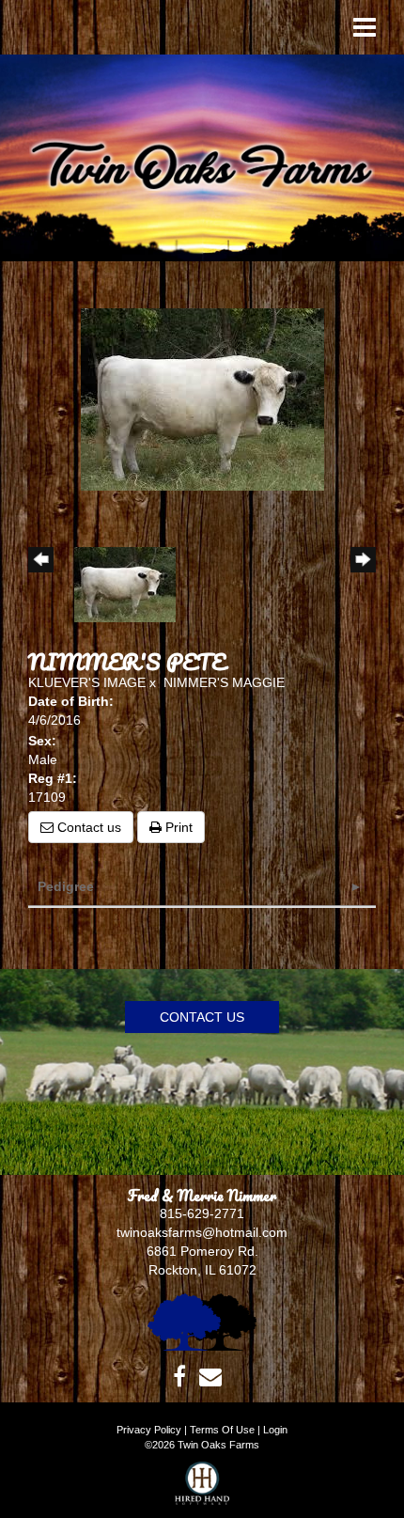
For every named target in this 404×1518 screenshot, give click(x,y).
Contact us (87, 827)
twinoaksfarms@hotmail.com (202, 1232)
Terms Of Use (222, 1429)
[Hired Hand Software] (202, 1490)
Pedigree (66, 886)
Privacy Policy (149, 1429)
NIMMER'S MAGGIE (224, 682)
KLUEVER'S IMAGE (87, 682)
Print (177, 827)
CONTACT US (202, 1017)
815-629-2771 (202, 1213)
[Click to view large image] (202, 398)
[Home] (202, 1320)
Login (275, 1429)
